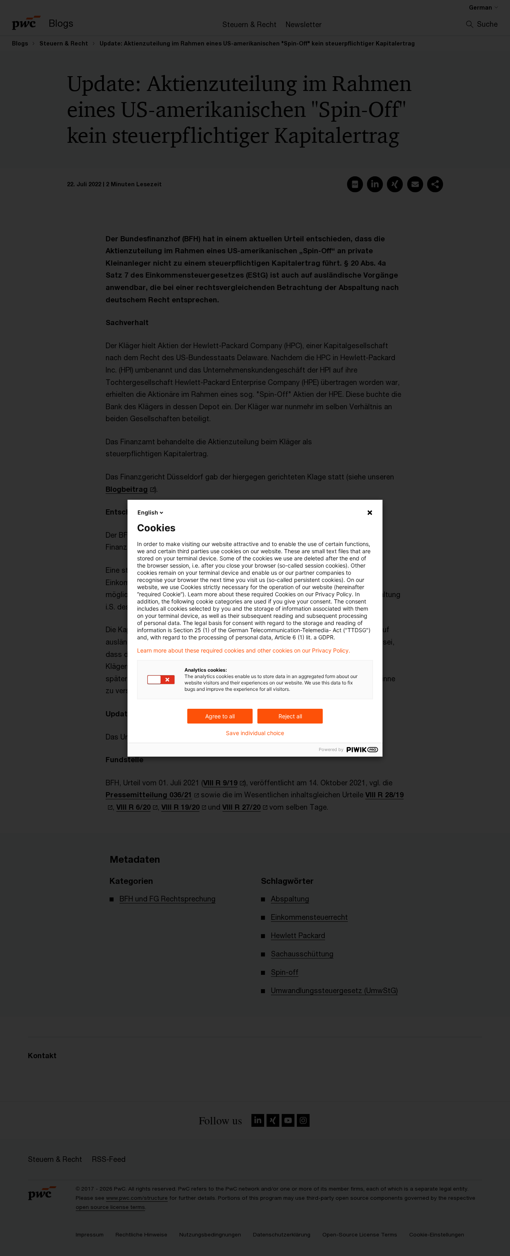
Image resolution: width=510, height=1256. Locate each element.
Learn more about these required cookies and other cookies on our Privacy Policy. (243, 650)
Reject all (290, 716)
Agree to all (220, 716)
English (147, 512)
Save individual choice (255, 733)
